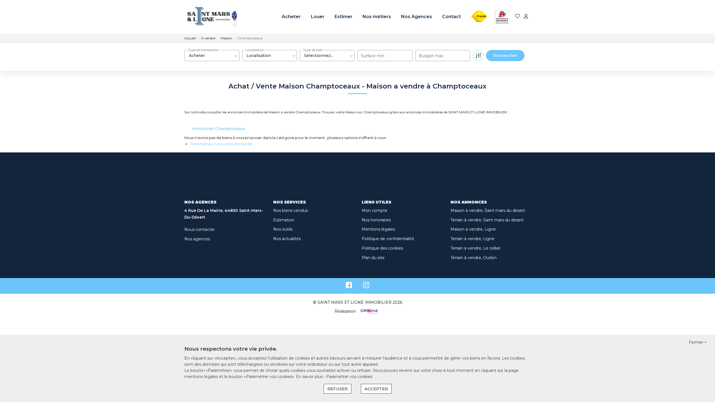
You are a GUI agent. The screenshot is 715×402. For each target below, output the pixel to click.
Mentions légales (378, 229)
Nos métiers (377, 16)
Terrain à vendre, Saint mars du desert (487, 219)
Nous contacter (199, 229)
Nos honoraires (376, 219)
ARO (499, 6)
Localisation (255, 50)
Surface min (372, 55)
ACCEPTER (376, 388)
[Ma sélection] (517, 16)
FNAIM (478, 6)
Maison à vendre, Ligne (473, 229)
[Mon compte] (526, 16)
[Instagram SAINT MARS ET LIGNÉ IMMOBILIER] (366, 286)
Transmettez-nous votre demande (221, 144)
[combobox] (212, 55)
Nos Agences (416, 16)
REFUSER (337, 388)
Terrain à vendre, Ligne (472, 238)
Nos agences (197, 238)
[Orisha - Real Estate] (368, 311)
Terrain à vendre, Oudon (474, 257)
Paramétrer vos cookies (349, 376)
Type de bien (313, 50)
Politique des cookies (382, 248)
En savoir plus (310, 376)
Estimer (343, 16)
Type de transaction (203, 50)
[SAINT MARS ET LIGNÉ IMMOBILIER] (212, 17)
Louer (318, 16)
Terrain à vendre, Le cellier (475, 248)
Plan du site (373, 257)
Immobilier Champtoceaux (219, 128)
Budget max (431, 55)
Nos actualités (287, 238)
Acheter (291, 16)
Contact (451, 16)
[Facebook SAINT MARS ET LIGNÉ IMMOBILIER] (349, 286)
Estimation (283, 219)
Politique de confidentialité (388, 238)
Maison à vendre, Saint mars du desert (488, 210)
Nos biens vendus (290, 210)
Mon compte (374, 210)
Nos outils (282, 229)
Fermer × (698, 342)
